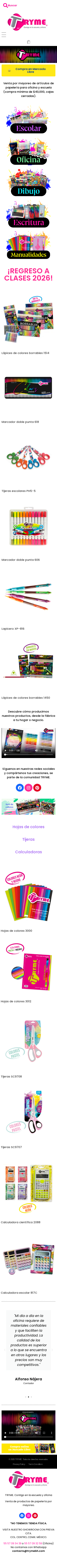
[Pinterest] (37, 788)
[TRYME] (27, 22)
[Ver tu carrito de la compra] (28, 42)
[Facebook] (20, 788)
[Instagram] (28, 788)
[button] (4, 1350)
